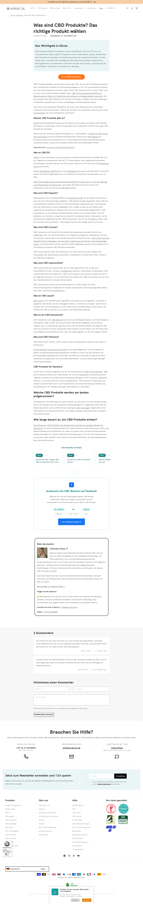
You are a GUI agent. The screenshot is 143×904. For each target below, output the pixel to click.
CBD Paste (56, 320)
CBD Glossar (77, 816)
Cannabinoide (39, 113)
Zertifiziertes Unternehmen (48, 816)
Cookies (83, 877)
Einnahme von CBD (75, 198)
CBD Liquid (38, 301)
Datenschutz (76, 877)
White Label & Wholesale (47, 827)
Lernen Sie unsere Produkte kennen (60, 147)
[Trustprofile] (111, 831)
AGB (66, 877)
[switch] (7, 854)
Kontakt (41, 820)
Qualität (41, 809)
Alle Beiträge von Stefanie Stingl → (51, 586)
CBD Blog (19, 15)
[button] (67, 8)
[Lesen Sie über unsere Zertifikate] (123, 824)
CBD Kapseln (93, 137)
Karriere (42, 824)
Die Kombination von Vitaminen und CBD (50, 350)
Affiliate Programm (45, 831)
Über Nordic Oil (44, 805)
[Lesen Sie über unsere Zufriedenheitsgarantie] (124, 813)
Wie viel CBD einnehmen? (81, 827)
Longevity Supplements (13, 805)
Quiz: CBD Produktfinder (71, 77)
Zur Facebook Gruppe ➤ (71, 522)
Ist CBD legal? (77, 820)
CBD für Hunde (10, 835)
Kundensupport (77, 805)
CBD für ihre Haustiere (93, 372)
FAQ (73, 809)
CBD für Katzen (10, 838)
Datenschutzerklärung (104, 784)
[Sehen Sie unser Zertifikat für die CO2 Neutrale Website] (71, 885)
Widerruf (70, 877)
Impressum (61, 877)
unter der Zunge (82, 408)
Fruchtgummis (66, 271)
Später (75, 900)
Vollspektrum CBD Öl (47, 171)
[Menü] (10, 841)
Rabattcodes (76, 831)
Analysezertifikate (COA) (47, 813)
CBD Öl (36, 123)
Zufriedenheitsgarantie (80, 842)
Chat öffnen (117, 748)
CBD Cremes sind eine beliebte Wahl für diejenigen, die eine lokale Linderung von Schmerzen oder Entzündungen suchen (71, 241)
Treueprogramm (77, 849)
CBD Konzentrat (11, 820)
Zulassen (86, 900)
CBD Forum (76, 813)
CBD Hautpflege (10, 824)
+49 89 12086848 (50, 612)
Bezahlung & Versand (79, 835)
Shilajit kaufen (10, 809)
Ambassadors (43, 835)
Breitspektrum (72, 171)
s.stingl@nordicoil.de (68, 607)
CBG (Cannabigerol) (12, 831)
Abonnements (77, 846)
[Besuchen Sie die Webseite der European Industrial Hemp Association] (112, 824)
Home (13, 15)
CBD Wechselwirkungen (80, 824)
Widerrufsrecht (77, 838)
